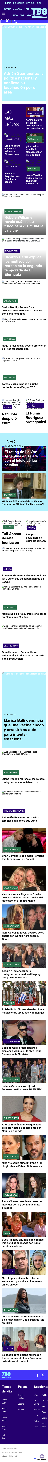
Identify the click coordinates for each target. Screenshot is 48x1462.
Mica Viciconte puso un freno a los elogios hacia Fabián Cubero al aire (22, 1164)
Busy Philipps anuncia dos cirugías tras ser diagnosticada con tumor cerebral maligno (23, 1243)
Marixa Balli (10, 607)
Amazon (37, 1426)
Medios (30, 3)
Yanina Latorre (34, 113)
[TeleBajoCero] (12, 1375)
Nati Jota (7, 407)
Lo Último (18, 3)
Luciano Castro (12, 1041)
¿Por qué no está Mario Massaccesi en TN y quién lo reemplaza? (34, 152)
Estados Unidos (8, 1456)
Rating (36, 1421)
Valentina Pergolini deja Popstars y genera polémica (12, 179)
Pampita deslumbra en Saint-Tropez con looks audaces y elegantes (36, 541)
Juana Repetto (11, 772)
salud (7, 1233)
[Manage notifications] (42, 1456)
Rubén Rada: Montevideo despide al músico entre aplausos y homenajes (23, 1011)
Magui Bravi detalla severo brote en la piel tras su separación (24, 347)
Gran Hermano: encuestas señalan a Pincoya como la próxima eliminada (12, 152)
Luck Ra (8, 569)
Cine (44, 1412)
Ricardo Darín (12, 251)
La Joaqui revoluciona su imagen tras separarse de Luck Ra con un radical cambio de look (22, 1358)
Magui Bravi (9, 339)
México (17, 1456)
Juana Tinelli (33, 168)
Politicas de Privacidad (10, 1452)
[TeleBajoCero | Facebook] (1, 21)
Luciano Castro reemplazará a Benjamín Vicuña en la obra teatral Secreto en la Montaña (22, 1051)
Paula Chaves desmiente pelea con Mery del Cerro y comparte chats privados (22, 1205)
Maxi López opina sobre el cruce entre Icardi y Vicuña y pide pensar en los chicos (22, 1281)
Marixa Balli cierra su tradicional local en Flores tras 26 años (24, 615)
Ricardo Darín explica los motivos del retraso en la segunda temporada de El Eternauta (23, 265)
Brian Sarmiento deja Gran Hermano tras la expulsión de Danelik (23, 857)
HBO (44, 1406)
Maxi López (9, 1272)
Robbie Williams (13, 211)
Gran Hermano (12, 139)
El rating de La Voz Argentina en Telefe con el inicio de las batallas (21, 458)
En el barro (11, 167)
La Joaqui (8, 1348)
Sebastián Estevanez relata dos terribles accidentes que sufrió (20, 819)
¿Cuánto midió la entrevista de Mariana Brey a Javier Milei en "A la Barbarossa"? (23, 503)
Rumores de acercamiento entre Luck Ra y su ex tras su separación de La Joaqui (24, 579)
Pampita (31, 528)
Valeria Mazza (11, 888)
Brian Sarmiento (12, 849)
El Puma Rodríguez (32, 405)
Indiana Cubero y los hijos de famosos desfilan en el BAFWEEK (22, 1087)
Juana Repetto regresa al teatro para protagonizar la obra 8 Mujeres (23, 780)
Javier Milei (9, 495)
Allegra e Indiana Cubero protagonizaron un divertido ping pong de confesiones (21, 974)
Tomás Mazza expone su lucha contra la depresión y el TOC (20, 385)
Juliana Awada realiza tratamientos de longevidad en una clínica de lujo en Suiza (23, 1320)
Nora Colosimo (11, 926)
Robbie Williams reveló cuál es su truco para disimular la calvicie (23, 223)
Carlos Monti (10, 301)
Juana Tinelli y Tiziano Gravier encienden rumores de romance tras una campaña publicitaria (34, 184)
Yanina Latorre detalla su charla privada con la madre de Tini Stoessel (35, 125)
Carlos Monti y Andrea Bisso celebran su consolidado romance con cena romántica (22, 310)
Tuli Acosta (9, 527)
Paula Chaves (10, 1195)
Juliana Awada (11, 1310)
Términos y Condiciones (9, 1448)
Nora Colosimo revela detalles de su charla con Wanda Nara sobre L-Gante (23, 936)
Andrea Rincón (11, 1118)
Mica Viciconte (11, 1156)
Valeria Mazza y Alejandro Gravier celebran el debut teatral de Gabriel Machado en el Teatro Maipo (22, 897)
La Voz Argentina (14, 446)
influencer (9, 377)
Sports (44, 1417)
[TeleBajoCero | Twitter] (7, 21)
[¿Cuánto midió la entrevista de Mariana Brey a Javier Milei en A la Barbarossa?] (24, 486)
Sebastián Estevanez (14, 811)
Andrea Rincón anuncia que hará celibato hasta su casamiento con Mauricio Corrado (21, 1128)
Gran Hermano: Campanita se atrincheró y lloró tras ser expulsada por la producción (23, 655)
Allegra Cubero (12, 964)
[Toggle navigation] (3, 13)
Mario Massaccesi (33, 138)
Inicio (8, 3)
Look (39, 3)
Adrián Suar (10, 67)
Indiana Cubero (11, 1080)
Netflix (44, 1395)
